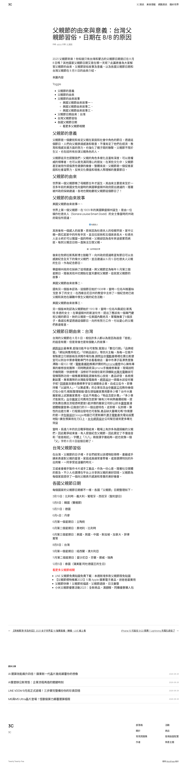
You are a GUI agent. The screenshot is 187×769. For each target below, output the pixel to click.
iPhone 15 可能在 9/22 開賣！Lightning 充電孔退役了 (148, 630)
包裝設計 (69, 415)
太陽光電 (119, 372)
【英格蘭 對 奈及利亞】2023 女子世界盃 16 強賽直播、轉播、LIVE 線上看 (49, 630)
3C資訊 (69, 44)
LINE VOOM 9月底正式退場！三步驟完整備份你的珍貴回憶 (44, 690)
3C (10, 4)
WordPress (170, 761)
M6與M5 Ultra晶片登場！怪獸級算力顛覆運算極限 (39, 699)
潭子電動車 (113, 415)
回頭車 (64, 384)
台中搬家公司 (113, 387)
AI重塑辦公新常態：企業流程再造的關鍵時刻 (36, 682)
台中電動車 (108, 356)
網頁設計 (58, 348)
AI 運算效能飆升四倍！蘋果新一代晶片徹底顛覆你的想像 (43, 673)
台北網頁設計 (96, 419)
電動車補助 (82, 364)
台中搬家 (72, 399)
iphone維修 (113, 364)
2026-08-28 (174, 674)
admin (59, 44)
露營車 (125, 403)
